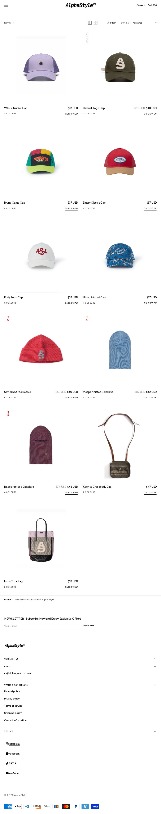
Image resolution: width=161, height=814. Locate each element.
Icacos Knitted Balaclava (19, 486)
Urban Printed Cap (94, 297)
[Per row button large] (89, 22)
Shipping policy (13, 712)
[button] (6, 5)
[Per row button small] (95, 22)
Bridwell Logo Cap (94, 108)
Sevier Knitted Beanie (17, 392)
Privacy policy (12, 698)
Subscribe (88, 625)
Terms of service (13, 705)
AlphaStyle (20, 795)
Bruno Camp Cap (14, 202)
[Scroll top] (154, 807)
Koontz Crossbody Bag (97, 486)
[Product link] (41, 73)
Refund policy (12, 691)
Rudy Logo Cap (13, 297)
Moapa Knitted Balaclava (98, 392)
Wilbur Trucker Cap (15, 108)
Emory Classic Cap (94, 202)
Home (7, 599)
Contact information (15, 720)
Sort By (125, 22)
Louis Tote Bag (13, 581)
